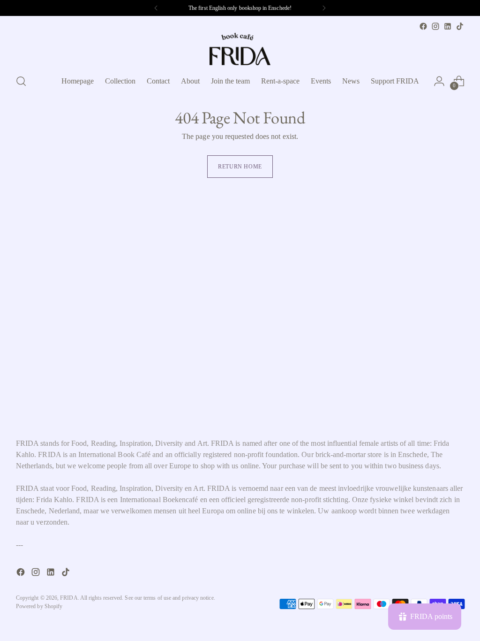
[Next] (324, 8)
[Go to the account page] (439, 81)
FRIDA (68, 598)
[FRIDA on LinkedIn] (447, 26)
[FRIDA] (240, 49)
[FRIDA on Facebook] (423, 26)
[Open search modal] (21, 81)
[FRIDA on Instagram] (435, 26)
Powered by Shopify (39, 606)
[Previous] (156, 8)
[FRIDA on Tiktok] (460, 26)
